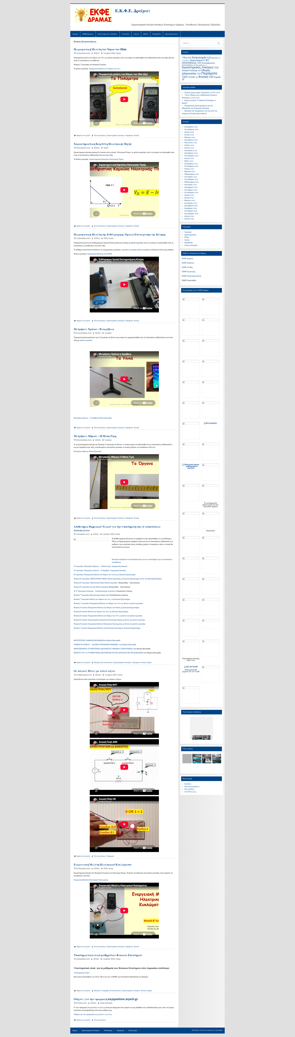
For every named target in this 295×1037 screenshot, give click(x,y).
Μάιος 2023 (188, 161)
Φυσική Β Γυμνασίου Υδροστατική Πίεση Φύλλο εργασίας (96, 583)
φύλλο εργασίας (130, 250)
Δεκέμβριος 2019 (190, 206)
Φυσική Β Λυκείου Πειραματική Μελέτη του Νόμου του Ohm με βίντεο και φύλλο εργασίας (108, 616)
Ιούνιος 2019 (189, 219)
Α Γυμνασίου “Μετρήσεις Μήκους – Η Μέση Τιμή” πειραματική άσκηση (100, 566)
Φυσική (136, 135)
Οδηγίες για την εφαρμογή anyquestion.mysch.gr (106, 999)
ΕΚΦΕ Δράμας (88, 34)
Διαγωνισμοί (197, 60)
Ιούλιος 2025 (189, 132)
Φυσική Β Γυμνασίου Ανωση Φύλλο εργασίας (91, 587)
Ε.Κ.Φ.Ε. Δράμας (132, 10)
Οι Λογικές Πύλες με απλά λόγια (94, 671)
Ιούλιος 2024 (189, 145)
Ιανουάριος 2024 (190, 150)
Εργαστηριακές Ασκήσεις (108, 34)
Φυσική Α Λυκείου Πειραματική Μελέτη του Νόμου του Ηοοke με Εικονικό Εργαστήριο (106, 608)
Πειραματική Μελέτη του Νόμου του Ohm (100, 49)
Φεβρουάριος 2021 (191, 182)
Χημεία (149, 662)
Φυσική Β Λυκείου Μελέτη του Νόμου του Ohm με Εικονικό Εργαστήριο (101, 612)
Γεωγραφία (105, 990)
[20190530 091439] (206, 737)
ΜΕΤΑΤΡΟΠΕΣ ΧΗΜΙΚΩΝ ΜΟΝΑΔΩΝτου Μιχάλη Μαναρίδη (97, 640)
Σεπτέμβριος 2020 (191, 192)
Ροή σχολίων (189, 789)
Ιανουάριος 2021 (190, 185)
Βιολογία (97, 662)
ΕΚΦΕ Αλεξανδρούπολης (191, 276)
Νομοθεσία (156, 34)
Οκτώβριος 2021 (190, 177)
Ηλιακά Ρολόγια (191, 70)
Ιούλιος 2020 (189, 195)
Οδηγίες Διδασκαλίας (196, 72)
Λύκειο (136, 34)
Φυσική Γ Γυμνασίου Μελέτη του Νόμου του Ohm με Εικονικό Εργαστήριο (102, 599)
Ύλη (186, 57)
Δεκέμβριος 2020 (191, 187)
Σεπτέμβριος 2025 (191, 129)
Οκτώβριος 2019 (190, 211)
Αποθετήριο (108, 1030)
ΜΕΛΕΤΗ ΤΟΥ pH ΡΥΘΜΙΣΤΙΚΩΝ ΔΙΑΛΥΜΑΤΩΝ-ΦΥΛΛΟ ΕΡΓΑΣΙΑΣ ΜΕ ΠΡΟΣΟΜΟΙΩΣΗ (108, 653)
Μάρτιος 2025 (189, 137)
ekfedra (96, 53)
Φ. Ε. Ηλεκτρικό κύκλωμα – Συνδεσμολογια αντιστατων (95, 591)
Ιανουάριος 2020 (190, 203)
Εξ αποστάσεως (100, 135)
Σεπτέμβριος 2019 (191, 214)
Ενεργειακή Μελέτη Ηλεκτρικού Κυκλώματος (103, 864)
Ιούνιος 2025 (189, 135)
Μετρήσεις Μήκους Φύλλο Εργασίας (88, 451)
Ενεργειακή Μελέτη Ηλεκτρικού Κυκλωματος (91, 880)
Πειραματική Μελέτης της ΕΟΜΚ (99, 254)
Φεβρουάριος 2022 (191, 174)
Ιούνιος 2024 (189, 148)
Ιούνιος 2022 (189, 169)
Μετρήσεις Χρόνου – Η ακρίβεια (94, 329)
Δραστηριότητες (171, 34)
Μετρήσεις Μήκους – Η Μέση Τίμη (95, 436)
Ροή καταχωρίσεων (191, 787)
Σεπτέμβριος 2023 (191, 156)
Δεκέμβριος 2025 (191, 127)
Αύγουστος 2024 (190, 143)
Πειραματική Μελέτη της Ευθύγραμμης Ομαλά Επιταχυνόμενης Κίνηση (119, 234)
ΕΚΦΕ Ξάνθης (187, 267)
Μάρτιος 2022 (189, 171)
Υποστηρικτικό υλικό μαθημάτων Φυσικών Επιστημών (108, 955)
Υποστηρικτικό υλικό (81, 973)
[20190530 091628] (198, 737)
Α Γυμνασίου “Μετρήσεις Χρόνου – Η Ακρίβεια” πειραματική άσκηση (100, 570)
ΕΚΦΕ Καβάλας (188, 263)
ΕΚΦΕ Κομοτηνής (188, 272)
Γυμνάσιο (125, 34)
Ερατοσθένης (201, 65)
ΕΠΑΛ (145, 34)
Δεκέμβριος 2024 (191, 140)
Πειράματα (129, 135)
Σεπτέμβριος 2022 (191, 166)
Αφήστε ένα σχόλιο (83, 135)
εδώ (153, 447)
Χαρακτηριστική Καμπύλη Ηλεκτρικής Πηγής (103, 144)
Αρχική (75, 34)
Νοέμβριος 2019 (190, 208)
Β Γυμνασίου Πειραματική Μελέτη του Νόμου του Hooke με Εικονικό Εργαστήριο (105, 575)
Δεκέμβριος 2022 (191, 164)
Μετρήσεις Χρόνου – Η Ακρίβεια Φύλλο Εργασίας (93, 418)
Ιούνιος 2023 (189, 158)
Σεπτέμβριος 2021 (191, 179)
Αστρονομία (201, 57)
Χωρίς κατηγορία (106, 1003)
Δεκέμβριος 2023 (191, 153)
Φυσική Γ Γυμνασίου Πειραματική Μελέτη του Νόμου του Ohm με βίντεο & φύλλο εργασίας (108, 603)
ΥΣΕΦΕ (193, 77)
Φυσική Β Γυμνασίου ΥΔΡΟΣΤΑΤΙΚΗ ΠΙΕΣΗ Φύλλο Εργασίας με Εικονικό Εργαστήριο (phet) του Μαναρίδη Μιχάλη (118, 579)
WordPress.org (190, 792)
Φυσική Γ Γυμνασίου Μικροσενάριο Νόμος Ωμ (91, 595)
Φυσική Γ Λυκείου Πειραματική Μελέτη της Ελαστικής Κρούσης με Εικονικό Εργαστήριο (107, 628)
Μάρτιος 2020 (189, 200)
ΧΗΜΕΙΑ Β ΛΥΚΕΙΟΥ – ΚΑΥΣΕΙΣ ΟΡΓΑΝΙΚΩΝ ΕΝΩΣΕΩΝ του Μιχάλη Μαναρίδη (105, 645)
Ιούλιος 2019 (189, 216)
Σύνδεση (187, 784)
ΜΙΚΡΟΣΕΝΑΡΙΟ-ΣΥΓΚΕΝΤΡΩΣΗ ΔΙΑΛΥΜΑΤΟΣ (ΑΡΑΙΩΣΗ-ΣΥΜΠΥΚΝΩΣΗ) (103, 649)
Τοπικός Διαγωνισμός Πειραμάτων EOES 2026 (202, 93)
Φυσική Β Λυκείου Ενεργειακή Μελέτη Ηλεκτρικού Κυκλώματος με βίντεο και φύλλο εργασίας (109, 624)
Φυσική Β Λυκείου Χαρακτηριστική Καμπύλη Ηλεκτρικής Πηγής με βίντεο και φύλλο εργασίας (109, 620)
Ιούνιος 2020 (189, 198)
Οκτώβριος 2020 (190, 190)
